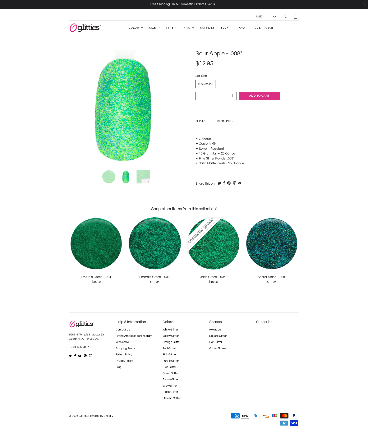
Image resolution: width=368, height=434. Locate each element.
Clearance (264, 27)
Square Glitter (218, 336)
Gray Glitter (170, 385)
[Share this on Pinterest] (229, 183)
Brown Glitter (171, 379)
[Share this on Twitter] (219, 183)
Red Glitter (169, 348)
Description (225, 121)
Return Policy (124, 354)
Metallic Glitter (172, 398)
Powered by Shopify (100, 415)
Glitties (83, 415)
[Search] (286, 17)
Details (200, 121)
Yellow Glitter (171, 336)
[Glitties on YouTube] (79, 355)
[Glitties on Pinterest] (85, 355)
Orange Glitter (171, 342)
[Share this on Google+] (234, 183)
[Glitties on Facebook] (75, 355)
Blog (119, 367)
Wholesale (122, 342)
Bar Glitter (215, 342)
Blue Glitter (169, 367)
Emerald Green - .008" (154, 243)
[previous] (75, 107)
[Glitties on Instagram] (90, 355)
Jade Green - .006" (213, 243)
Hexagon (215, 329)
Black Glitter (170, 391)
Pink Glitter (169, 354)
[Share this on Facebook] (224, 183)
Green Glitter (170, 373)
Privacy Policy (124, 360)
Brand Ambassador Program (134, 336)
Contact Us (123, 329)
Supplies (207, 27)
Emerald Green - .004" (96, 243)
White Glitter (170, 329)
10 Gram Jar (205, 84)
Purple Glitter (171, 360)
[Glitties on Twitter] (70, 355)
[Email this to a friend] (239, 183)
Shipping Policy (125, 348)
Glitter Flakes (217, 348)
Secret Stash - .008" (271, 243)
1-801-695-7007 (79, 347)
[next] (177, 107)
